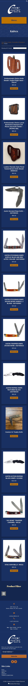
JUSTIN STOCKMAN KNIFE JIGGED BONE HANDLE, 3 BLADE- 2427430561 (14, 301)
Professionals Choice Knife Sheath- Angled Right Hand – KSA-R (14, 80)
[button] (27, 1)
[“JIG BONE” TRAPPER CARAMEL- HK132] (14, 506)
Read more (14, 436)
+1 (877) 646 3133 (14, 621)
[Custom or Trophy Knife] (14, 418)
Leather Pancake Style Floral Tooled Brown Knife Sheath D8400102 (14, 169)
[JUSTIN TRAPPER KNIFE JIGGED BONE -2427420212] (14, 329)
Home (2, 42)
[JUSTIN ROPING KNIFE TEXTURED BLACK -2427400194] (14, 374)
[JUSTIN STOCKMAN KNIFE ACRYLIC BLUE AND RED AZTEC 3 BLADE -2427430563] (14, 241)
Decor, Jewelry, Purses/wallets (11, 42)
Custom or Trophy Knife (14, 432)
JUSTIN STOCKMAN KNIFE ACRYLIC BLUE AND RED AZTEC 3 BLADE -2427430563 (14, 257)
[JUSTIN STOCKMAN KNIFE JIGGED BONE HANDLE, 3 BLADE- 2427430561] (14, 285)
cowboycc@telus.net (14, 616)
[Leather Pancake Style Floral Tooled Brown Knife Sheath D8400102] (14, 153)
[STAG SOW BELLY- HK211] (14, 550)
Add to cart (14, 88)
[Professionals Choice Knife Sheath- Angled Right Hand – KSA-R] (14, 64)
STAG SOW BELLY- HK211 (14, 564)
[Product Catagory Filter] (3, 593)
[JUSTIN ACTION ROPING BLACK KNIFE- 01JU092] (14, 462)
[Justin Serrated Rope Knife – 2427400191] (14, 197)
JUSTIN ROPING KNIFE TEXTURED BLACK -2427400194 (14, 390)
